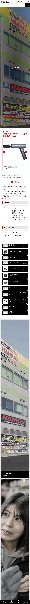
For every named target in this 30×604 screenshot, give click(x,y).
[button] (4, 152)
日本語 (20, 1)
